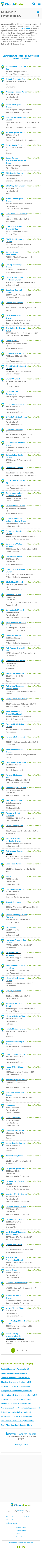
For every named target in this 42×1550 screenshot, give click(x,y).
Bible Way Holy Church (15, 186)
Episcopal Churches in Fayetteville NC (16, 1386)
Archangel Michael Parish (16, 92)
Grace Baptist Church (15, 889)
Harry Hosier (11, 927)
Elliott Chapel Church (14, 582)
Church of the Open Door (16, 404)
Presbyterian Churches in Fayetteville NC (17, 1421)
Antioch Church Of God (15, 79)
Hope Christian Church (15, 1054)
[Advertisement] (21, 1478)
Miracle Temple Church (15, 1308)
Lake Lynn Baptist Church (16, 1194)
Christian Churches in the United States (18, 1517)
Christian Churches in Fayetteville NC (16, 1382)
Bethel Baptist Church (15, 145)
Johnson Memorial (13, 1117)
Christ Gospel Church (15, 353)
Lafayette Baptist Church (16, 1168)
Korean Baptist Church (15, 1143)
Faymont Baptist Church (16, 787)
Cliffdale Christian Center (16, 417)
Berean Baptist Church (15, 132)
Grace (8, 876)
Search (33, 3)
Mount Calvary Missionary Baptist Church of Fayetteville (15, 1336)
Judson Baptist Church (15, 1130)
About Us (30, 1542)
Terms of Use (22, 1542)
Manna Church (12, 1270)
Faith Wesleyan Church (15, 660)
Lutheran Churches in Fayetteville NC (16, 1399)
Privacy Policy (13, 1542)
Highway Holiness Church (16, 1016)
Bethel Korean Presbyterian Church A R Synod (16, 160)
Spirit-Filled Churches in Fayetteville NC (16, 1425)
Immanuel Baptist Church (16, 1079)
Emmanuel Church (13, 594)
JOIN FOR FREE (23, 28)
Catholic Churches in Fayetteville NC (15, 1378)
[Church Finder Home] (21, 1508)
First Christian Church (15, 800)
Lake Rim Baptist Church (16, 1206)
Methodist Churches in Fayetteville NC (16, 1403)
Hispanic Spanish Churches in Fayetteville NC (19, 1395)
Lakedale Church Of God (16, 1219)
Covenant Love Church (15, 506)
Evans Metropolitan (14, 635)
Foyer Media (20, 1510)
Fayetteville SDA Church (16, 762)
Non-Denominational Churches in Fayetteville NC (20, 1408)
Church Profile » (34, 66)
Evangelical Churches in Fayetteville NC (16, 1391)
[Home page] (12, 4)
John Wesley (11, 1105)
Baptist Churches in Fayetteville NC (15, 1369)
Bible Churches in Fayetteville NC (14, 1373)
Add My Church (21, 1444)
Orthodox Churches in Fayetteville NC (16, 1412)
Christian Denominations (14, 1520)
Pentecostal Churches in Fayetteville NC (17, 1416)
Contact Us (19, 1537)
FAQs (17, 1534)
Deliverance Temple (14, 556)
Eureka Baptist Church (15, 610)
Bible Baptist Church (14, 173)
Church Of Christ (13, 379)
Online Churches (11, 1523)
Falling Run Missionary (15, 673)
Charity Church (12, 341)
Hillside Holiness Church (16, 1029)
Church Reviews (21, 1530)
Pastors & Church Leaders (22, 1433)
